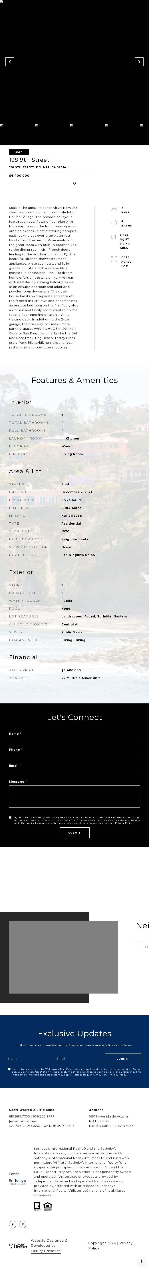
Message (16, 781)
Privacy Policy (124, 823)
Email (14, 765)
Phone (14, 749)
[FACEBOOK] (12, 1224)
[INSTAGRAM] (22, 1224)
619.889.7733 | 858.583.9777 (32, 1116)
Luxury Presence (46, 1251)
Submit (74, 832)
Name (14, 733)
